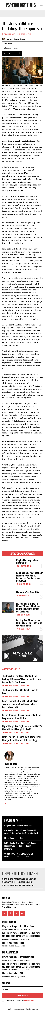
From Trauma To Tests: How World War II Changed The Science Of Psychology (22, 738)
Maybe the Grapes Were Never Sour (27, 561)
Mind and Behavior (23, 615)
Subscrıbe (21, 995)
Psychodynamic (22, 595)
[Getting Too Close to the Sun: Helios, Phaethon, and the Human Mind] (8, 624)
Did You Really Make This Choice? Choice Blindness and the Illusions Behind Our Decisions (28, 607)
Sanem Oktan (19, 39)
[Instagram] (5, 803)
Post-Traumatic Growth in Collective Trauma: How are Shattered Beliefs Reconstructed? (20, 704)
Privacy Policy (29, 1001)
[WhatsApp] (19, 53)
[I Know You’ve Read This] (8, 593)
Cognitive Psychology (24, 566)
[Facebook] (4, 53)
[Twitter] (9, 53)
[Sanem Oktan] (4, 39)
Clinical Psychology (24, 584)
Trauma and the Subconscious (15, 686)
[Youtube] (22, 913)
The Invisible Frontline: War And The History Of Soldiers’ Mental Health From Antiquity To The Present (21, 679)
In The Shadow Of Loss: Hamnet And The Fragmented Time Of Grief (21, 717)
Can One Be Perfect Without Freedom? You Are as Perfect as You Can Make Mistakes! (29, 577)
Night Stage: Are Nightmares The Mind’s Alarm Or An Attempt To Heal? (22, 728)
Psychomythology (23, 629)
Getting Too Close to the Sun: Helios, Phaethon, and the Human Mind (29, 623)
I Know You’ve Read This (27, 592)
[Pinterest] (14, 53)
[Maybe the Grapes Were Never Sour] (8, 563)
